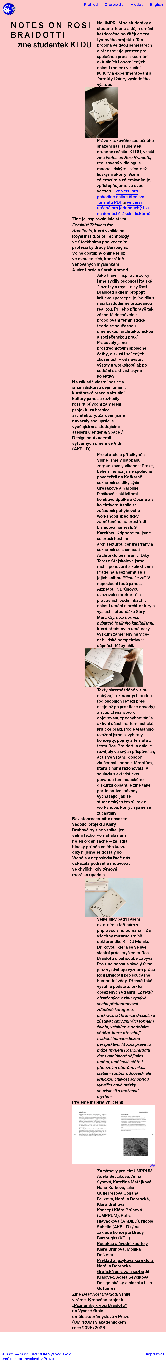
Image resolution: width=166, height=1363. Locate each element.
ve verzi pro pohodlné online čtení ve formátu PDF (120, 196)
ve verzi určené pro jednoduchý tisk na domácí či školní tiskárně (123, 207)
